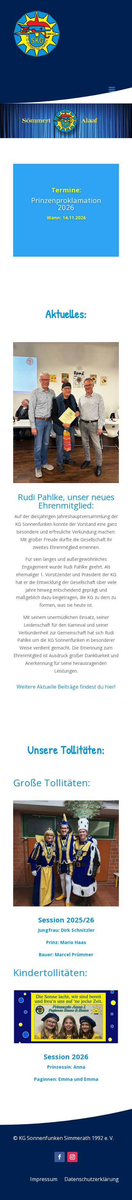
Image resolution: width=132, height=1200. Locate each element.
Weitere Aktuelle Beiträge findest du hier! (66, 686)
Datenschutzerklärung (91, 1180)
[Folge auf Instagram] (72, 1157)
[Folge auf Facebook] (59, 1157)
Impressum (43, 1180)
